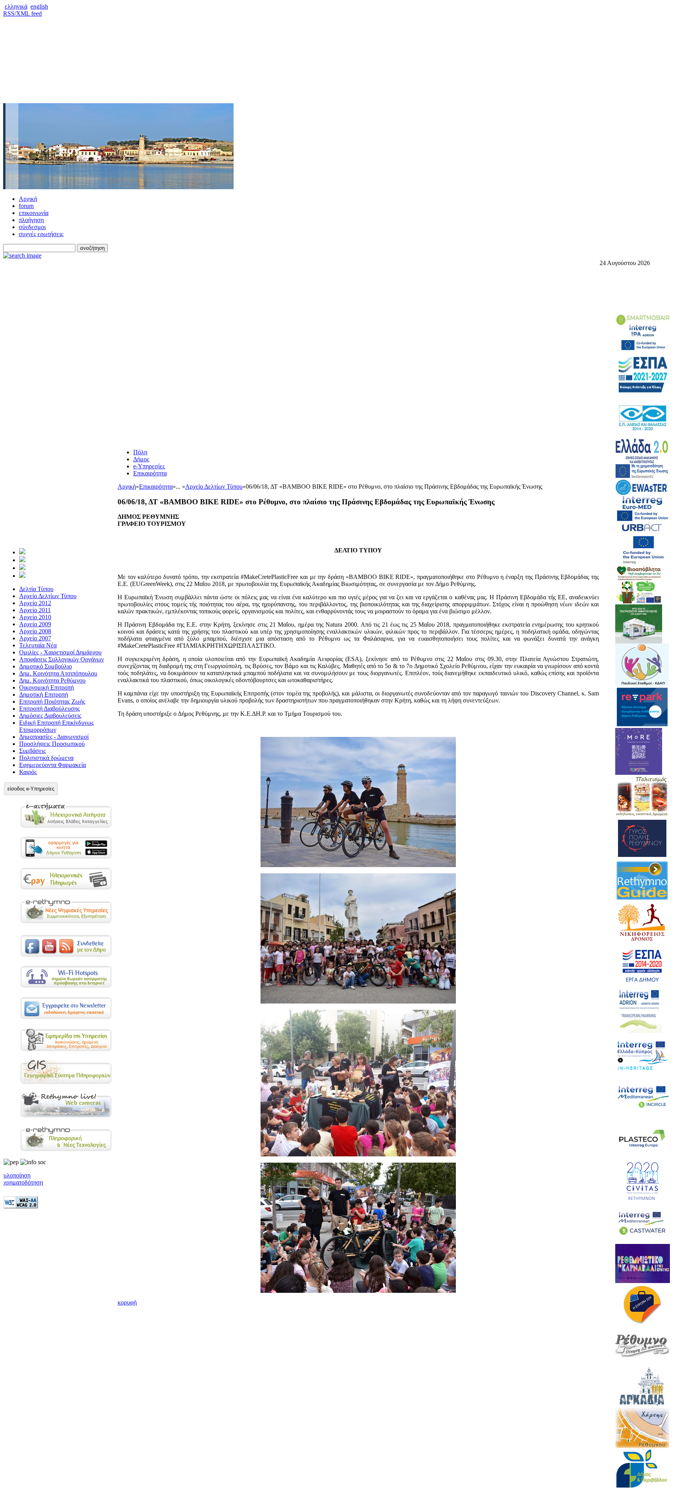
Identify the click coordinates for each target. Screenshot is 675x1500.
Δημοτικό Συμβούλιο (45, 666)
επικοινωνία (33, 213)
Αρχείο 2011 (35, 610)
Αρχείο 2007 (35, 638)
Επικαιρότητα (150, 473)
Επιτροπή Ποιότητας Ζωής (52, 701)
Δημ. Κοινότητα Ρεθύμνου (52, 680)
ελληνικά (16, 6)
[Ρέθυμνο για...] (22, 575)
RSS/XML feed (22, 13)
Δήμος (141, 459)
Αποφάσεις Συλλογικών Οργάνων (61, 659)
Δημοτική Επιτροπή (43, 694)
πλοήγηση (31, 220)
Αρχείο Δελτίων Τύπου (48, 596)
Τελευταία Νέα (38, 645)
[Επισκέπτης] (22, 560)
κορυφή (127, 1302)
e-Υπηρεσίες (149, 466)
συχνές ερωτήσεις (41, 234)
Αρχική (28, 198)
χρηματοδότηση (23, 1182)
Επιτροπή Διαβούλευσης (49, 708)
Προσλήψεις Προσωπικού (52, 743)
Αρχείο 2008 (35, 631)
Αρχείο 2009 (35, 624)
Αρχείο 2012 (35, 603)
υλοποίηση (17, 1175)
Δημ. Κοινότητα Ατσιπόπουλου (58, 673)
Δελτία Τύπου (36, 589)
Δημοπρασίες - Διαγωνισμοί (54, 736)
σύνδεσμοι (32, 227)
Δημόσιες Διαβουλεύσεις (50, 715)
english (39, 6)
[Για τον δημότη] (22, 552)
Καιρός (28, 772)
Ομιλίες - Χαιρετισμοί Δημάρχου (60, 652)
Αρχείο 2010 (35, 617)
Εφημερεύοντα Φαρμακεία (52, 765)
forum (26, 206)
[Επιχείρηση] (22, 568)
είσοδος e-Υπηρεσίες (30, 789)
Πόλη (140, 452)
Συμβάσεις (32, 750)
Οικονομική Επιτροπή (46, 687)
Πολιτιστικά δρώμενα (46, 757)
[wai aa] (21, 1206)
